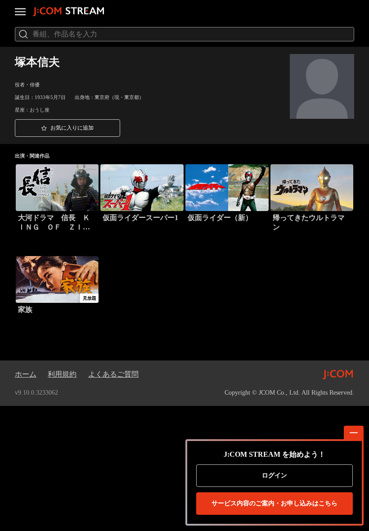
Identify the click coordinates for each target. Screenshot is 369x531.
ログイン (274, 475)
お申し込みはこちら (275, 503)
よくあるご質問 (113, 374)
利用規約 (62, 374)
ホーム (25, 374)
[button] (67, 127)
